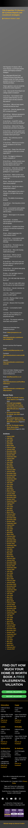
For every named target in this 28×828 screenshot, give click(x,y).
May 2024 (9, 486)
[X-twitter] (7, 799)
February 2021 (11, 558)
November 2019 (11, 586)
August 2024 (10, 480)
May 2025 (9, 464)
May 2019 (9, 597)
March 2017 (10, 645)
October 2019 (11, 588)
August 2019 (10, 591)
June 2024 (10, 484)
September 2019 (11, 590)
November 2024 (11, 475)
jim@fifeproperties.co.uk (14, 377)
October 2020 (11, 565)
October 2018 (11, 610)
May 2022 (9, 530)
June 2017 (10, 639)
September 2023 (11, 501)
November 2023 (11, 497)
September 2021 (11, 545)
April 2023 (10, 510)
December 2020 (11, 562)
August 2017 (10, 636)
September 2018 (11, 612)
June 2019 (10, 595)
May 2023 (9, 508)
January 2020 (11, 582)
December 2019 (11, 584)
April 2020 (10, 577)
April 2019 (10, 599)
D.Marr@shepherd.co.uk (14, 332)
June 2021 (10, 551)
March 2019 (10, 601)
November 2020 (11, 564)
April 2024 (10, 488)
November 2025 (11, 453)
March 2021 (10, 556)
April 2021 (10, 554)
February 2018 (11, 625)
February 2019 (11, 602)
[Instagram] (20, 799)
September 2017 (11, 634)
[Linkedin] (16, 799)
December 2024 (11, 473)
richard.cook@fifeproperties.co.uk (13, 350)
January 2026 (11, 449)
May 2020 (9, 575)
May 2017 (9, 641)
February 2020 (11, 580)
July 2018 (9, 615)
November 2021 (11, 541)
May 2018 (9, 619)
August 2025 (10, 458)
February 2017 (11, 647)
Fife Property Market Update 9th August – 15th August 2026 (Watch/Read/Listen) (16, 419)
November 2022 (11, 519)
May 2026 (9, 442)
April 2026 (10, 443)
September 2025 (11, 456)
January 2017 (11, 649)
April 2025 (10, 466)
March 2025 (10, 467)
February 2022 (11, 536)
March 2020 (10, 578)
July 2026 (9, 438)
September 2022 (11, 523)
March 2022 (10, 534)
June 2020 (10, 573)
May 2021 (9, 553)
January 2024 (11, 493)
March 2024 (10, 490)
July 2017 (9, 638)
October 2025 (11, 455)
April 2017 (10, 643)
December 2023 (11, 495)
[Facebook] (3, 799)
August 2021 (10, 547)
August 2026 (10, 436)
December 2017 (11, 628)
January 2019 (11, 604)
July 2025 (9, 460)
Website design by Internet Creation (14, 823)
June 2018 (10, 617)
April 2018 (10, 621)
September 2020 (11, 567)
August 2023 (10, 503)
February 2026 (11, 447)
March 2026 (10, 445)
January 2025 (11, 471)
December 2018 (11, 606)
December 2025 (11, 451)
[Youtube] (11, 799)
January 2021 (11, 560)
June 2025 (10, 462)
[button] (25, 3)
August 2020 (10, 569)
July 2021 (9, 549)
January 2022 (11, 538)
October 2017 (11, 632)
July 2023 (9, 504)
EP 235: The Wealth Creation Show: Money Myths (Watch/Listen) (15, 427)
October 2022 (11, 521)
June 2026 (10, 440)
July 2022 (9, 527)
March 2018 (10, 623)
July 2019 (9, 593)
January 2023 (11, 516)
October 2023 (11, 499)
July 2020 (9, 571)
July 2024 (9, 482)
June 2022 (10, 529)
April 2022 (10, 532)
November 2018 (11, 608)
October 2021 (11, 543)
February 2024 (11, 492)
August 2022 (10, 525)
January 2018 (11, 626)
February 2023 (11, 514)
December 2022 (11, 517)
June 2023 (10, 506)
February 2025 (11, 469)
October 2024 (11, 477)
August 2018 (10, 614)
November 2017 (11, 630)
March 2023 (10, 512)
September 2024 (11, 479)
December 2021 (11, 540)
